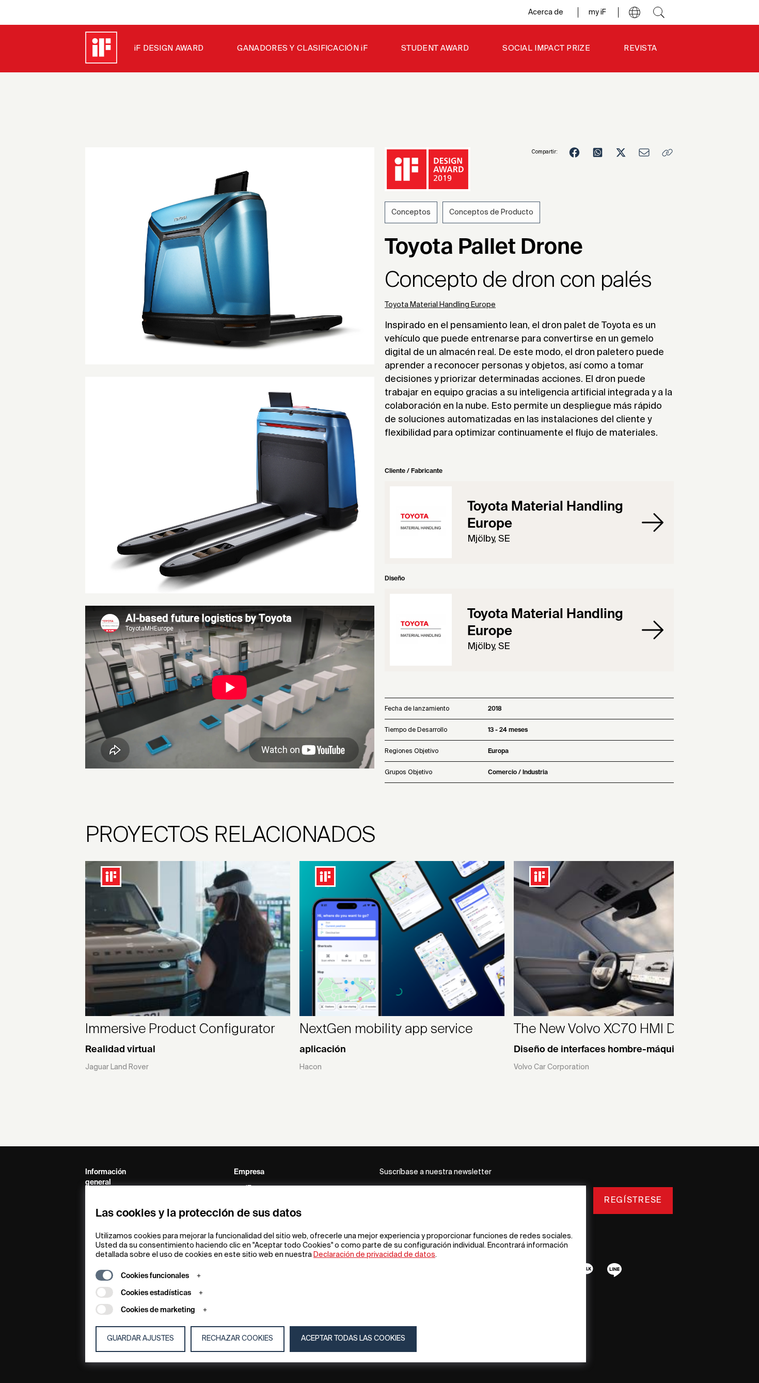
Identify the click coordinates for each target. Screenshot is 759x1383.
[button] (634, 12)
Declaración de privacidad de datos (374, 1254)
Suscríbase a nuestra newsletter (436, 1172)
